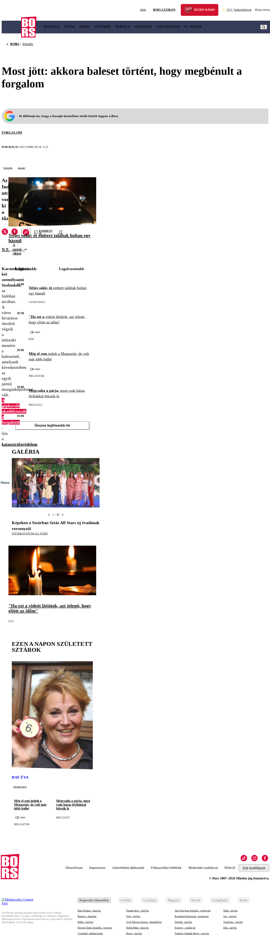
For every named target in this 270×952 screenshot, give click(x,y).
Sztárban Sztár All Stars (30, 533)
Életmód (102, 26)
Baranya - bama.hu (87, 916)
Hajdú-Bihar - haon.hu (137, 927)
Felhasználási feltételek (166, 868)
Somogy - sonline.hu (185, 927)
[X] (5, 232)
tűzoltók (7, 167)
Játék (143, 9)
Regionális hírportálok (94, 900)
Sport (84, 26)
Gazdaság (149, 900)
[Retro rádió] (190, 10)
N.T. (5, 249)
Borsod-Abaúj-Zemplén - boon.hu (95, 927)
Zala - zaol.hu (230, 927)
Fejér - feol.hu (133, 916)
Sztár (69, 26)
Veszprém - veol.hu (233, 922)
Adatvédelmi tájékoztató (128, 868)
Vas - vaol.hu (229, 916)
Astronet (143, 26)
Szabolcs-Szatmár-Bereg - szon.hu (192, 933)
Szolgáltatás (220, 900)
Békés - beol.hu (85, 922)
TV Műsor (193, 26)
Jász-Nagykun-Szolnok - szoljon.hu (193, 910)
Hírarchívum (74, 868)
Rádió (244, 900)
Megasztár (36, 376)
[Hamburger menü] (11, 27)
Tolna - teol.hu (230, 910)
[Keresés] (263, 27)
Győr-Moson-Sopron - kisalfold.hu (144, 922)
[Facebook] (265, 858)
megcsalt (35, 404)
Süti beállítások (253, 868)
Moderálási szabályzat (203, 868)
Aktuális (51, 26)
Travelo (122, 26)
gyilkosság (16, 251)
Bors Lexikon (164, 9)
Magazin (173, 900)
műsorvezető (20, 786)
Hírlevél (229, 868)
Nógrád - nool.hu (183, 922)
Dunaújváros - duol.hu (137, 910)
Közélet (126, 900)
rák (31, 339)
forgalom (12, 132)
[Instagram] (254, 858)
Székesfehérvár (239, 9)
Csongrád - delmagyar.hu (90, 933)
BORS (14, 44)
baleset (21, 167)
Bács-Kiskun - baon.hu (89, 910)
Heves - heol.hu (134, 933)
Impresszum (97, 868)
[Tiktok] (244, 858)
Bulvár (195, 900)
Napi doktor (168, 26)
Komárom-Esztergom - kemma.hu (192, 916)
